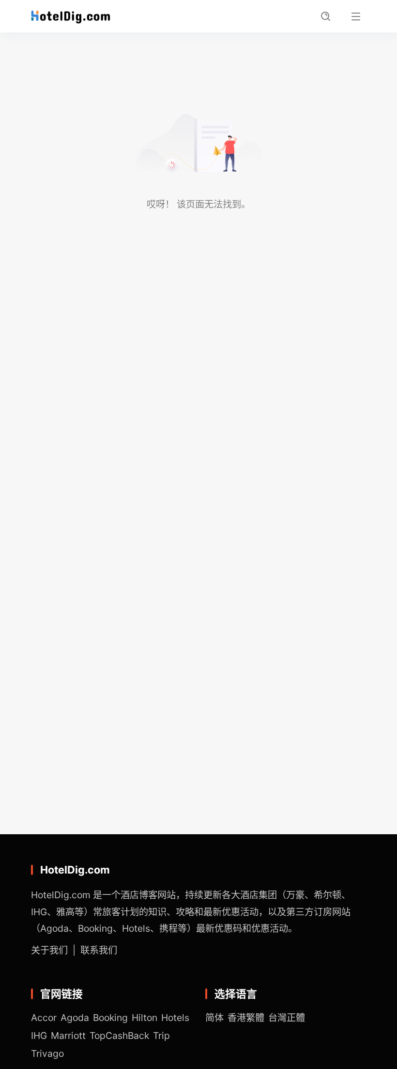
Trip (161, 1035)
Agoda (75, 1017)
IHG (39, 1035)
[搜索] (326, 16)
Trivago (47, 1053)
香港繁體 (246, 1017)
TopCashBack (119, 1035)
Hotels (175, 1017)
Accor (44, 1017)
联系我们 (98, 950)
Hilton (144, 1017)
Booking (110, 1017)
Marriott (68, 1035)
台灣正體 (286, 1017)
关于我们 (49, 950)
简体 (214, 1017)
